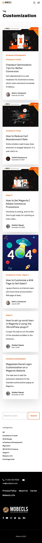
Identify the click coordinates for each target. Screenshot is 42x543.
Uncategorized (8, 459)
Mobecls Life (8, 456)
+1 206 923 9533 (12, 480)
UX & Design (7, 439)
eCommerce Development (16, 55)
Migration (6, 446)
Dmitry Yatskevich (19, 93)
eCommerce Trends (13, 60)
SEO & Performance (10, 449)
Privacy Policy (9, 491)
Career (33, 491)
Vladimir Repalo (18, 225)
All (4, 432)
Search (33, 416)
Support (9, 195)
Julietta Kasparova (19, 158)
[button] (39, 3)
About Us (23, 491)
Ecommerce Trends (10, 436)
